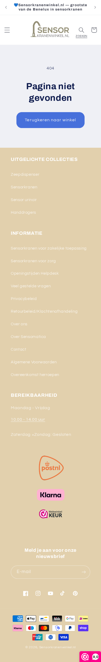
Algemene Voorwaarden (34, 362)
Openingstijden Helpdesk (35, 273)
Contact (18, 349)
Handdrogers (23, 213)
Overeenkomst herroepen (35, 375)
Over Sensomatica (28, 337)
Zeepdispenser (25, 175)
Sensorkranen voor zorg (33, 261)
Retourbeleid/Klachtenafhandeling (44, 311)
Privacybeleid (24, 299)
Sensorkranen (24, 187)
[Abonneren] (84, 572)
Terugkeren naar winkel (50, 120)
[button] (7, 30)
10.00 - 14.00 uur (28, 419)
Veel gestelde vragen (31, 286)
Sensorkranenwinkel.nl (57, 647)
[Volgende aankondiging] (95, 7)
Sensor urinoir (24, 200)
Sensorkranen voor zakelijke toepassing (49, 248)
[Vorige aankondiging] (6, 7)
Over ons (19, 324)
